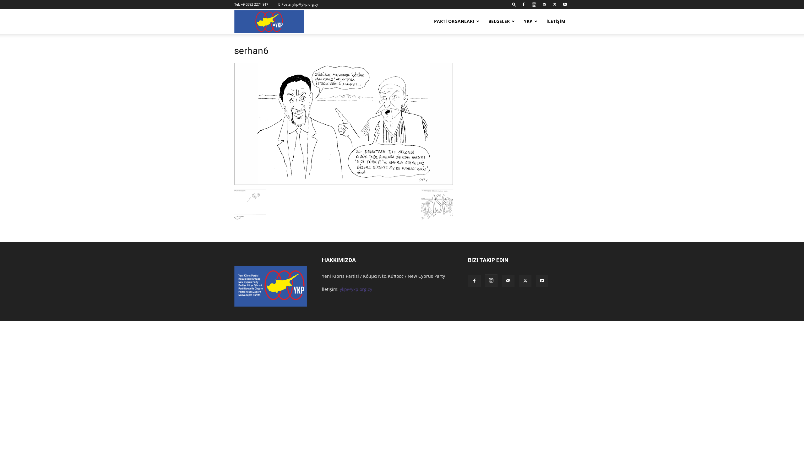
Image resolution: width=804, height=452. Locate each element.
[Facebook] (523, 4)
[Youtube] (565, 4)
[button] (514, 4)
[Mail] (544, 4)
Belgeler (499, 21)
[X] (554, 4)
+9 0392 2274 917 (254, 4)
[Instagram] (534, 4)
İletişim (555, 21)
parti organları (454, 21)
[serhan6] (343, 183)
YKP (528, 21)
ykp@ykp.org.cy (305, 4)
